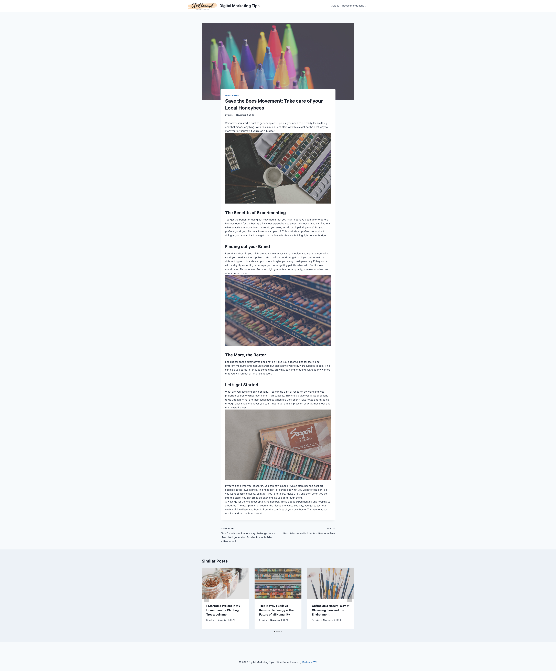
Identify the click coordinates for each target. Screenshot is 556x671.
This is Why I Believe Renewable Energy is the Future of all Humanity (276, 610)
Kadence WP (309, 662)
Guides (335, 5)
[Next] (349, 598)
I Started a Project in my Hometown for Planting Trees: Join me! (223, 610)
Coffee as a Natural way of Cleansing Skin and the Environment (331, 610)
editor (230, 115)
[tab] (274, 631)
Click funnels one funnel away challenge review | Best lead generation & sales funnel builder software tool (248, 535)
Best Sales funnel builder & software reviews (309, 531)
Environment (232, 95)
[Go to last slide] (206, 598)
